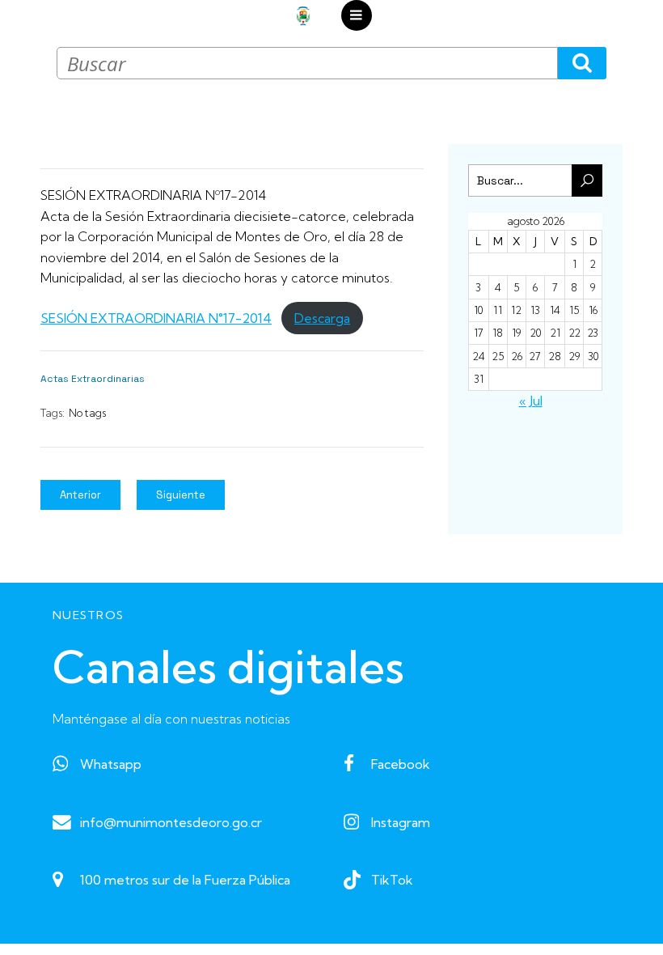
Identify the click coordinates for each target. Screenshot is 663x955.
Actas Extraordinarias (92, 378)
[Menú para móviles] (356, 15)
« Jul (531, 401)
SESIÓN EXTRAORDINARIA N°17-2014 (156, 318)
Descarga (322, 318)
